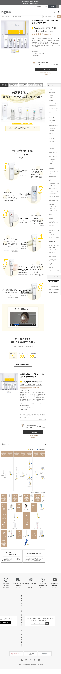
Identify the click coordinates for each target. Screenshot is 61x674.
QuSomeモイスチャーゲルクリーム (42, 472)
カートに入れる (46, 69)
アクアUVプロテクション (41, 510)
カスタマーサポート (53, 286)
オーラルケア (4, 545)
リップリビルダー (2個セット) (54, 231)
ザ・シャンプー (14, 528)
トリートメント (26, 527)
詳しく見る (18, 587)
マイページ (45, 6)
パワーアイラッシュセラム (26, 537)
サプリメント (34, 536)
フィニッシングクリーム (42, 455)
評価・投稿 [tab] (38, 85)
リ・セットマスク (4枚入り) (54, 213)
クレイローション (54, 166)
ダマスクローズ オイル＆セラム (54, 218)
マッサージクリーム (26, 519)
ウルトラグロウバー (9, 499)
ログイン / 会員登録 (37, 6)
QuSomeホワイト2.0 (29, 487)
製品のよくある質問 (53, 292)
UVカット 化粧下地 (4, 518)
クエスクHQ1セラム (54, 193)
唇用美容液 (4, 509)
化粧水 (16, 454)
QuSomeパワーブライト (29, 479)
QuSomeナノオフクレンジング (3, 476)
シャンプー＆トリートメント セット (53, 256)
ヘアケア (52, 138)
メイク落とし (3, 455)
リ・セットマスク (31, 499)
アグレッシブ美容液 (54, 108)
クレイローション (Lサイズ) (54, 162)
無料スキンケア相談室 (54, 289)
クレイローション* (16, 473)
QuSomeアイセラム (36, 476)
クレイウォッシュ (10, 476)
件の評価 (47, 34)
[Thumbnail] (13, 51)
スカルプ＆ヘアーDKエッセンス (11, 537)
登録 (47, 623)
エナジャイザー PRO (54, 270)
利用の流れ (30, 587)
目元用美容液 (36, 455)
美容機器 (52, 130)
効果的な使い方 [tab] (13, 85)
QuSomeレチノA (29, 472)
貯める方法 (42, 587)
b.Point (33, 36)
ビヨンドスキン (26, 509)
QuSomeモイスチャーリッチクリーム (42, 480)
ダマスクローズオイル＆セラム (43, 500)
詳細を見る (55, 587)
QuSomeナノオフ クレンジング (54, 149)
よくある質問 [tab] (23, 85)
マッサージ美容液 (23, 455)
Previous (3, 35)
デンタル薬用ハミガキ (26, 546)
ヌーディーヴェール (15, 520)
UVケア (51, 133)
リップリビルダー (11, 509)
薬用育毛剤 (4, 536)
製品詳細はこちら (23, 175)
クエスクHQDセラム (54, 196)
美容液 (29, 454)
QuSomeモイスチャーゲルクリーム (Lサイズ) (54, 200)
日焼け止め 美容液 (34, 508)
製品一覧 (50, 85)
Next (28, 35)
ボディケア (52, 136)
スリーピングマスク (20, 499)
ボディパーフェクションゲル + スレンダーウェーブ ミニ (54, 246)
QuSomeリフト (22, 476)
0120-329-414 (54, 281)
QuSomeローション (16, 480)
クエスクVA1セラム (54, 191)
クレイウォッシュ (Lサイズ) (54, 153)
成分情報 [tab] (31, 85)
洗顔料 (10, 454)
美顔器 (19, 510)
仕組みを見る (6, 587)
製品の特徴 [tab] (4, 85)
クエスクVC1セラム (54, 188)
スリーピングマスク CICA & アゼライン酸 (53, 222)
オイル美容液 (37, 500)
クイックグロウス (41, 536)
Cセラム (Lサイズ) (54, 171)
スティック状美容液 (4, 500)
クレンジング (53, 92)
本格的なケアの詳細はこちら (23, 364)
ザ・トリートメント (37, 528)
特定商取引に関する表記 (21, 603)
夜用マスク (15, 500)
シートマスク (26, 500)
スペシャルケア (53, 115)
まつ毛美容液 (19, 536)
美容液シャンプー (4, 527)
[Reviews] (38, 34)
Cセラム (29, 464)
